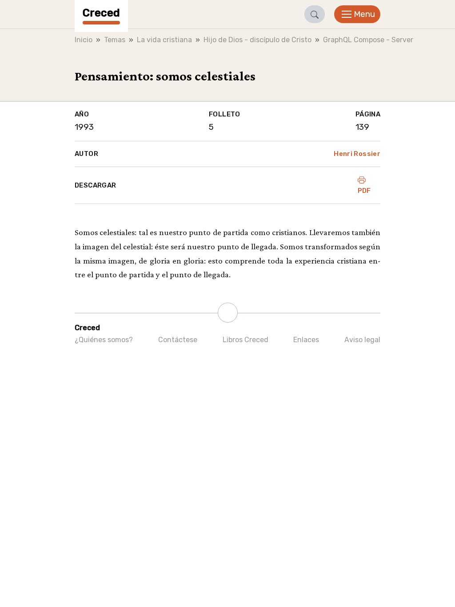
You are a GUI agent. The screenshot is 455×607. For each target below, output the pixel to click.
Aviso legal (362, 339)
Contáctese (177, 339)
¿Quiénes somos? (104, 339)
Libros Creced (245, 339)
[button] (314, 14)
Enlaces (306, 339)
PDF (364, 191)
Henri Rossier (357, 154)
